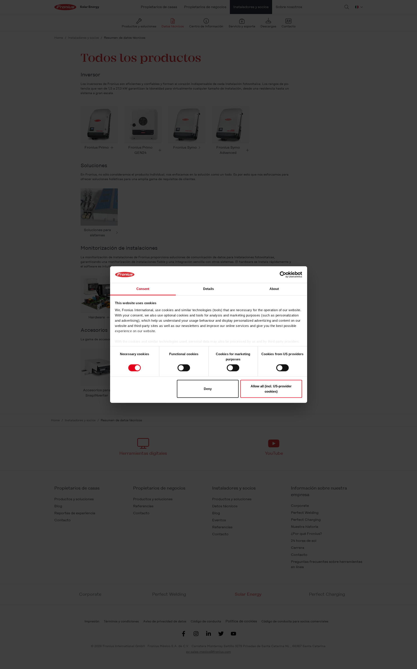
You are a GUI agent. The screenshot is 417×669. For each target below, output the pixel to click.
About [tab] (274, 289)
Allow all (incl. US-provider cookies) (271, 388)
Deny (208, 388)
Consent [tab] (143, 289)
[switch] (184, 367)
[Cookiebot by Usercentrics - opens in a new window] (283, 274)
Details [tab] (208, 289)
